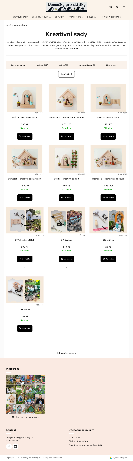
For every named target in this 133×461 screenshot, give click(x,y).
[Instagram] (15, 446)
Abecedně (111, 65)
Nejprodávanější (87, 65)
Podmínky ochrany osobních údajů (85, 445)
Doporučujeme (18, 65)
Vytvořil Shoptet (120, 457)
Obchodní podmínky (78, 441)
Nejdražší (63, 65)
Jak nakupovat (75, 437)
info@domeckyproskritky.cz (19, 437)
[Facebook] (9, 446)
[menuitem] (20, 17)
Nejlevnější (42, 65)
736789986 (12, 440)
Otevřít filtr (65, 74)
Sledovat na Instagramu (27, 417)
